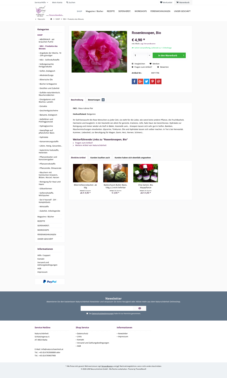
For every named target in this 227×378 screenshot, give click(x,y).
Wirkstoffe (44, 206)
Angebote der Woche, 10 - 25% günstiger (50, 54)
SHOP (40, 35)
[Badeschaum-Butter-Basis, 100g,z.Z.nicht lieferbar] (115, 173)
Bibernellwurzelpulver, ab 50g (85, 186)
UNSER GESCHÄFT (45, 239)
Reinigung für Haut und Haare (50, 182)
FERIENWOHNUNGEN (46, 234)
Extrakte (43, 106)
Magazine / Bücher (45, 216)
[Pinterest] (152, 81)
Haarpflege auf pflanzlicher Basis (46, 131)
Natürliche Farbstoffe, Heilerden (49, 151)
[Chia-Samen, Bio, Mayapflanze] (146, 173)
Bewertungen (96, 100)
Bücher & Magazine (48, 84)
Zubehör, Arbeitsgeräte (49, 211)
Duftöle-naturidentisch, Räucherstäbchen (49, 93)
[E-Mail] (158, 81)
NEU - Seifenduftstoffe (49, 59)
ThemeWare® (141, 369)
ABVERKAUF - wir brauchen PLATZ (47, 40)
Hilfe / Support (43, 255)
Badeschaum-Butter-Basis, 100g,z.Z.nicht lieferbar (115, 186)
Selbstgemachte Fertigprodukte (46, 65)
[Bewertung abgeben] (159, 36)
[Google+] (140, 81)
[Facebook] (134, 81)
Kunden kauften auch (100, 157)
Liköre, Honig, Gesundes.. (50, 146)
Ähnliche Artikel (78, 157)
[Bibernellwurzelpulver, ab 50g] (85, 173)
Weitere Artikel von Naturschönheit (90, 145)
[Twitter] (146, 81)
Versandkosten (107, 366)
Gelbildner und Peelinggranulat (46, 120)
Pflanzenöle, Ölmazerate (50, 168)
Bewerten (164, 67)
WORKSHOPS (43, 230)
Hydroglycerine (46, 126)
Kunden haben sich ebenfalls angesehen (133, 157)
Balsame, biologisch (48, 115)
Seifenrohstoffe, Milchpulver (46, 194)
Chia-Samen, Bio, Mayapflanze (145, 186)
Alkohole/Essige (46, 75)
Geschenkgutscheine (48, 110)
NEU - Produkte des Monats (48, 47)
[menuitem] (183, 2)
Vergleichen (139, 63)
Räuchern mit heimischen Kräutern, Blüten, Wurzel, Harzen (49, 175)
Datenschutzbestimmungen (103, 313)
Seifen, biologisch (47, 71)
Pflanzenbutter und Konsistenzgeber (48, 158)
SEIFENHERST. (43, 225)
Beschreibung (77, 100)
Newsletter (123, 333)
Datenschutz (82, 333)
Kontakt (40, 259)
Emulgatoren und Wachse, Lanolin (47, 100)
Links (79, 336)
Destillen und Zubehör (49, 88)
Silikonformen (45, 188)
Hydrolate (43, 137)
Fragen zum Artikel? (143, 67)
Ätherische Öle (46, 79)
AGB (39, 268)
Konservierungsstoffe (48, 141)
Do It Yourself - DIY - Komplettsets (48, 200)
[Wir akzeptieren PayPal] (49, 281)
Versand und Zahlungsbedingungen (47, 263)
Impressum (42, 272)
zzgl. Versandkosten (148, 43)
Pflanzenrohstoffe (47, 164)
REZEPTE (41, 221)
